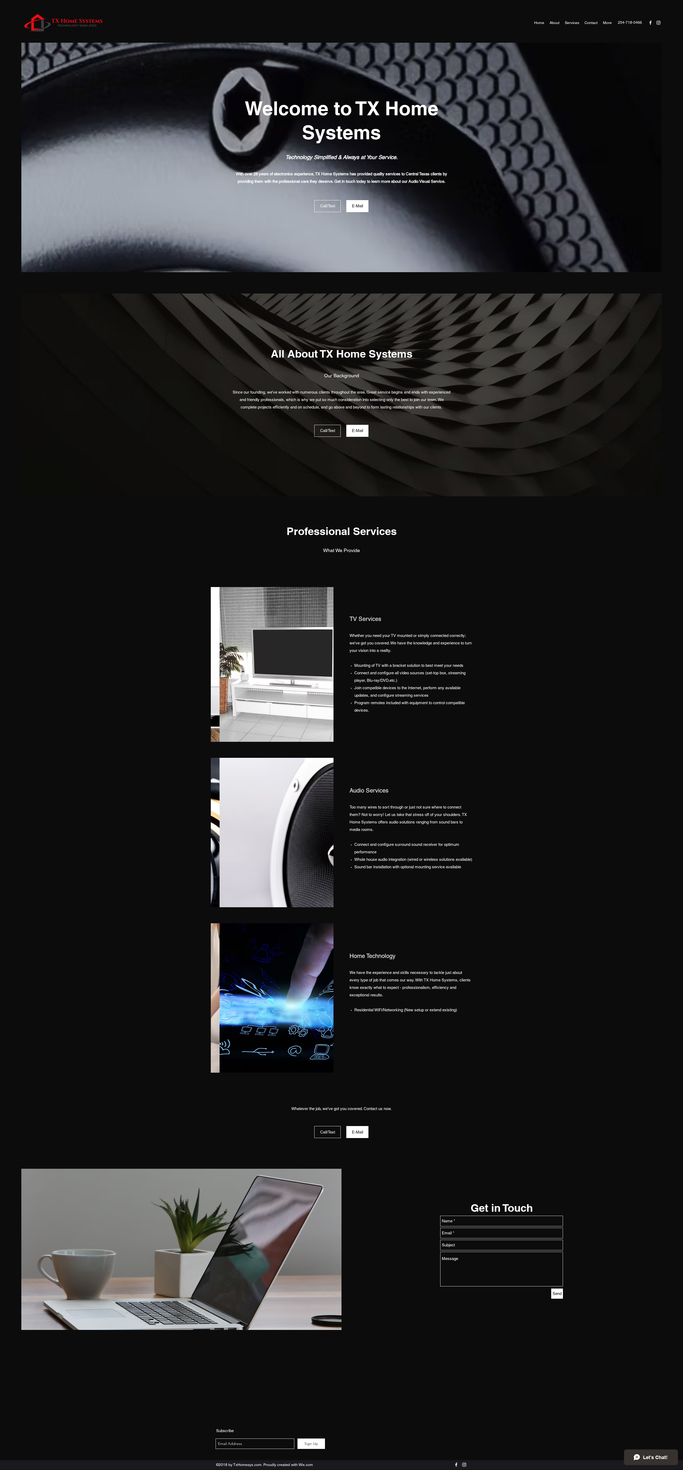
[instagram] (658, 22)
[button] (272, 664)
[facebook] (650, 22)
